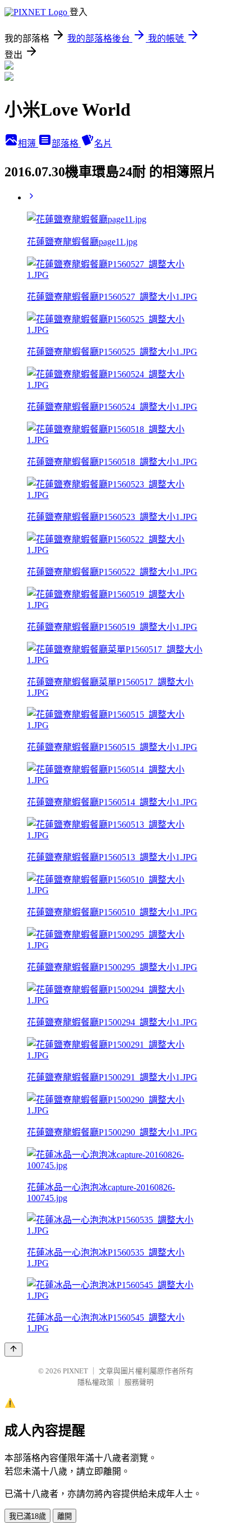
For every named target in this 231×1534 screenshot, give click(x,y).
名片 (103, 143)
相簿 (28, 143)
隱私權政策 (95, 1382)
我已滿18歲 (27, 1516)
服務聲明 (139, 1382)
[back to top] (13, 1350)
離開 (64, 1516)
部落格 (66, 143)
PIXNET (75, 1371)
